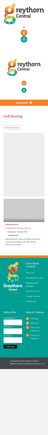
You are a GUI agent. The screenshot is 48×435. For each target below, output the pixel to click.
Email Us (34, 323)
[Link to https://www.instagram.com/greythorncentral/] (24, 39)
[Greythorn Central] (24, 59)
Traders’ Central (33, 296)
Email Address (9, 318)
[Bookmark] (6, 220)
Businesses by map (34, 278)
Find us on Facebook (35, 329)
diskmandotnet (11, 224)
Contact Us (31, 301)
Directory (34, 318)
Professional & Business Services (18, 228)
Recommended (11, 127)
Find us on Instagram (35, 337)
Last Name (7, 336)
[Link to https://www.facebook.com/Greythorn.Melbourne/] (24, 32)
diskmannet (39, 364)
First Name (7, 327)
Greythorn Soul (32, 291)
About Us (30, 273)
